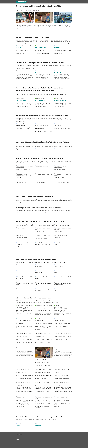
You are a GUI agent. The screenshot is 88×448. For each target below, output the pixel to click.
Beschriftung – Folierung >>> (21, 72)
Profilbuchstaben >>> (39, 72)
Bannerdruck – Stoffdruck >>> (40, 47)
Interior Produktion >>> (58, 72)
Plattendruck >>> (19, 47)
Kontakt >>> (18, 425)
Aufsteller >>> (18, 184)
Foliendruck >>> (57, 47)
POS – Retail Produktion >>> (21, 100)
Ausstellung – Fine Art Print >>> (60, 100)
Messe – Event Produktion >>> (40, 100)
